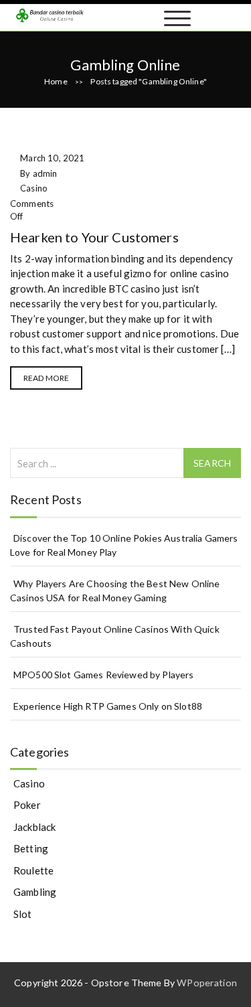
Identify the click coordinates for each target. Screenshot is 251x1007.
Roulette (33, 870)
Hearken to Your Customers (94, 237)
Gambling (34, 892)
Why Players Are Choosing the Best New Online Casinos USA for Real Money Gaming (115, 590)
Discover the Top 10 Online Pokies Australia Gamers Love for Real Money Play (124, 545)
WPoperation (207, 982)
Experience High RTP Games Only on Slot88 (107, 706)
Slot (22, 914)
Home (56, 81)
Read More (46, 378)
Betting (30, 848)
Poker (27, 805)
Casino (34, 188)
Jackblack (34, 827)
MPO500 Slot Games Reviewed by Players (103, 674)
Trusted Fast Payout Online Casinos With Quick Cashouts (115, 636)
